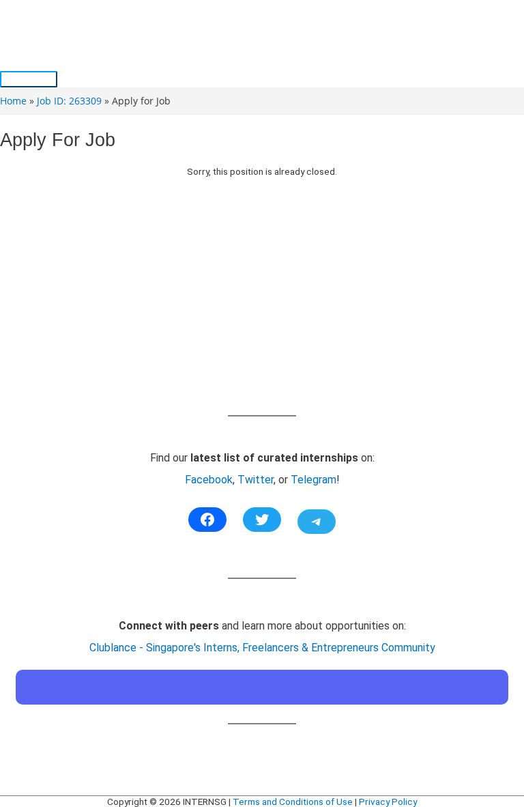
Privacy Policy (388, 801)
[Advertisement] (262, 310)
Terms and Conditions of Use (293, 801)
